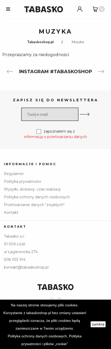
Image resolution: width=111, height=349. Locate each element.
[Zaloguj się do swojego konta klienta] (79, 9)
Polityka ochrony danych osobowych (37, 197)
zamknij (98, 324)
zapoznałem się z (55, 134)
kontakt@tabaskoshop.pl (26, 267)
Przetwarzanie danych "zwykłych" (34, 204)
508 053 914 (15, 259)
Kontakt (11, 212)
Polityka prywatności (22, 181)
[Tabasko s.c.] (43, 9)
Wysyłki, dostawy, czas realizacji (32, 189)
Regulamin (14, 173)
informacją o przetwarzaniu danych (55, 136)
